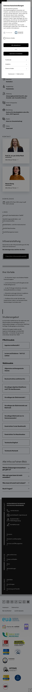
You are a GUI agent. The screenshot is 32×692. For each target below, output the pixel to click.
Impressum (11, 74)
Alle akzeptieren (16, 45)
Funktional (9, 32)
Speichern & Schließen (16, 53)
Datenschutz (20, 74)
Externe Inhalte (10, 38)
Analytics (20, 32)
